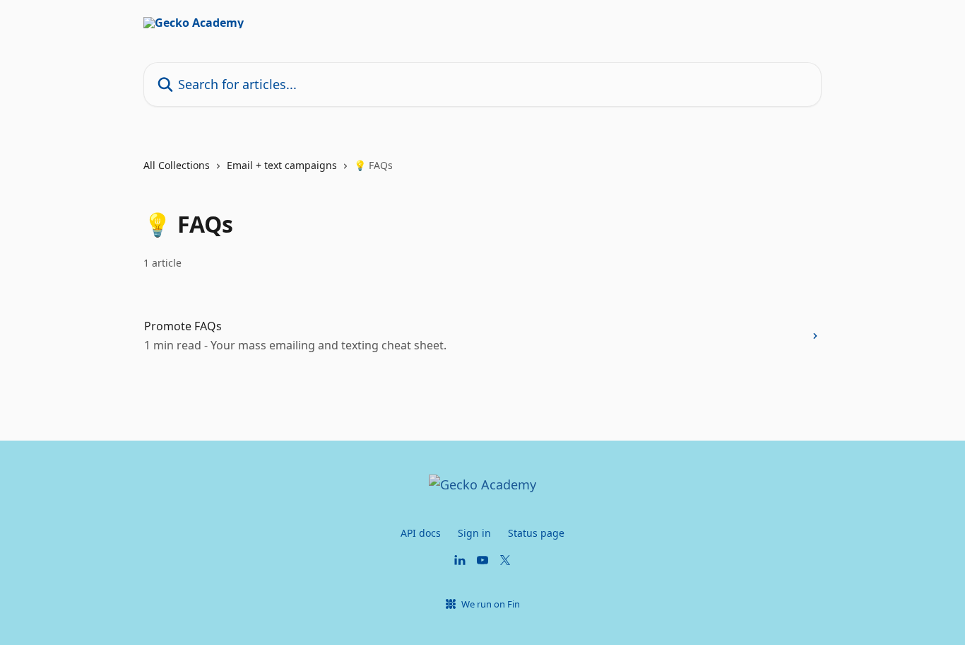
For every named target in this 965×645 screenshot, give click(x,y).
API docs (421, 533)
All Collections (176, 165)
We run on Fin (490, 604)
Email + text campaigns (282, 165)
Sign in (474, 533)
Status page (536, 533)
